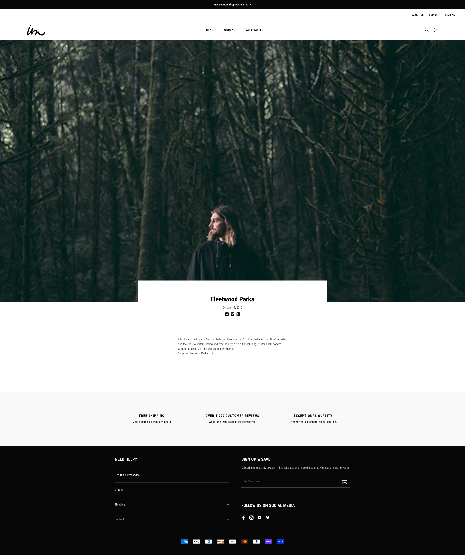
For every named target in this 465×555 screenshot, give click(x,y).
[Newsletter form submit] (344, 482)
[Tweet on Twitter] (232, 314)
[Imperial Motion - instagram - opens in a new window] (252, 518)
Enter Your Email (250, 481)
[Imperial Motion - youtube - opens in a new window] (260, 518)
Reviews (450, 15)
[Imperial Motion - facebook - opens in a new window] (244, 518)
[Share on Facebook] (227, 314)
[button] (427, 30)
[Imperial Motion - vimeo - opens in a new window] (268, 518)
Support (434, 15)
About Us (418, 15)
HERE (212, 353)
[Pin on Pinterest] (238, 314)
